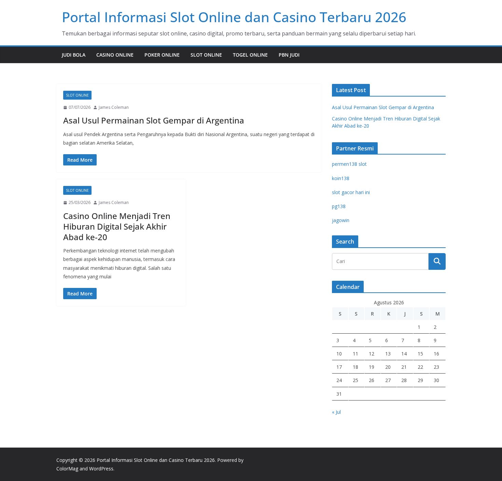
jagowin (340, 220)
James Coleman (114, 107)
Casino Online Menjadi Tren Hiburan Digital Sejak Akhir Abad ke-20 (116, 226)
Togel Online (250, 55)
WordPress (101, 468)
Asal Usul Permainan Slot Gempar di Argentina (153, 120)
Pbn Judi (289, 55)
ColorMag (67, 468)
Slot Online (206, 55)
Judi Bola (73, 55)
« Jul (336, 412)
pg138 (339, 206)
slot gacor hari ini (351, 192)
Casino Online (115, 55)
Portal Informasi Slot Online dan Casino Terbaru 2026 (234, 17)
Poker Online (162, 55)
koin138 (340, 178)
